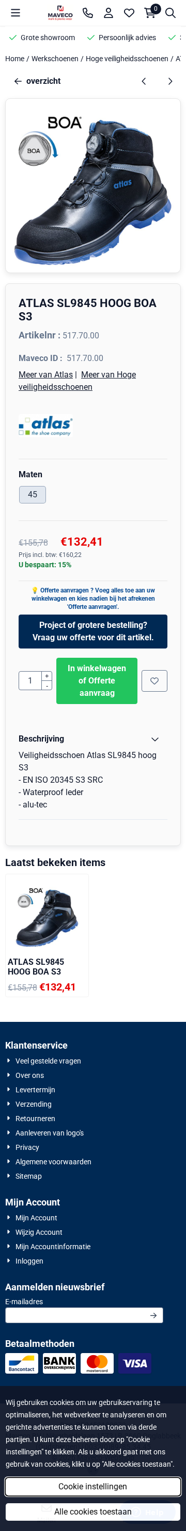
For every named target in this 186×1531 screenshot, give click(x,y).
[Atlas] (93, 425)
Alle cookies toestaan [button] (93, 1512)
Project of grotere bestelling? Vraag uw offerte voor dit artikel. (93, 631)
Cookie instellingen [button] (92, 1486)
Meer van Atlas (46, 375)
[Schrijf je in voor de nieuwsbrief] (153, 1315)
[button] (15, 13)
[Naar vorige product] (144, 81)
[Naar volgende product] (170, 81)
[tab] (93, 739)
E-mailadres (84, 1301)
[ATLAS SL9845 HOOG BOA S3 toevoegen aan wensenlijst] (154, 681)
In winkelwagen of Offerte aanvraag (97, 680)
